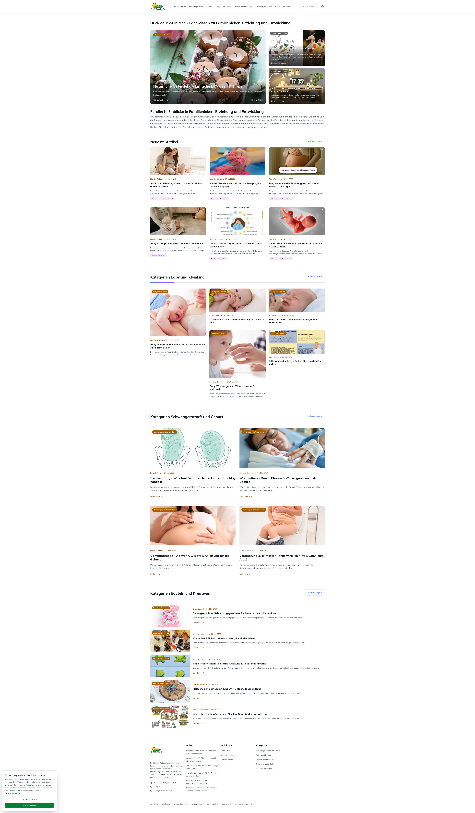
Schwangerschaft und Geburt (201, 6)
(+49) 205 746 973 (161, 787)
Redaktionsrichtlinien (228, 804)
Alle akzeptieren (29, 805)
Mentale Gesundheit (283, 6)
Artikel (189, 745)
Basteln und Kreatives (243, 6)
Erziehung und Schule (263, 6)
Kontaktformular (198, 804)
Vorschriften (154, 804)
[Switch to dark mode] (322, 6)
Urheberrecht (166, 804)
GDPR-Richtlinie (212, 804)
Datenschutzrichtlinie (181, 804)
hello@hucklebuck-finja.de (164, 791)
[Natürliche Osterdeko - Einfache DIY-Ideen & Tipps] (208, 67)
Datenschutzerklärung (14, 793)
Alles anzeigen (315, 141)
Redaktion (226, 745)
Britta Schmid (274, 179)
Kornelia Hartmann (217, 239)
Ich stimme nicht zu (29, 799)
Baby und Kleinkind (223, 6)
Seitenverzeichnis (245, 804)
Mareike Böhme (156, 179)
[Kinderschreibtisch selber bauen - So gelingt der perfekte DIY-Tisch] (297, 86)
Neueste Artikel (180, 6)
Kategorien (262, 745)
